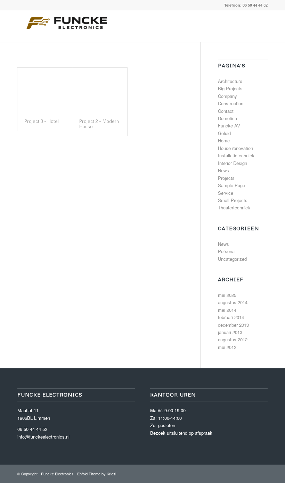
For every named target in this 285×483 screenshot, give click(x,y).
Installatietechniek (236, 155)
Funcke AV (229, 125)
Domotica (227, 118)
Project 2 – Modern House (99, 123)
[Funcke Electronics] (69, 26)
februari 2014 (231, 317)
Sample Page (231, 185)
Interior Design (232, 163)
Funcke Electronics (57, 473)
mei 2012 (227, 347)
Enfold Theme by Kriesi (96, 473)
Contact (226, 111)
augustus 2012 (232, 339)
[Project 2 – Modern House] (99, 90)
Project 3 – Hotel (41, 121)
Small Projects (232, 200)
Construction (230, 103)
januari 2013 (230, 332)
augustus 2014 (232, 302)
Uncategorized (232, 259)
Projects (226, 178)
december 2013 (233, 325)
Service (225, 193)
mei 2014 (227, 310)
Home (224, 140)
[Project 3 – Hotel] (44, 90)
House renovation (235, 148)
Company (227, 96)
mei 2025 (227, 295)
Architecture (230, 81)
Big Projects (230, 88)
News (223, 170)
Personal (227, 251)
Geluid (224, 133)
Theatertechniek (234, 207)
